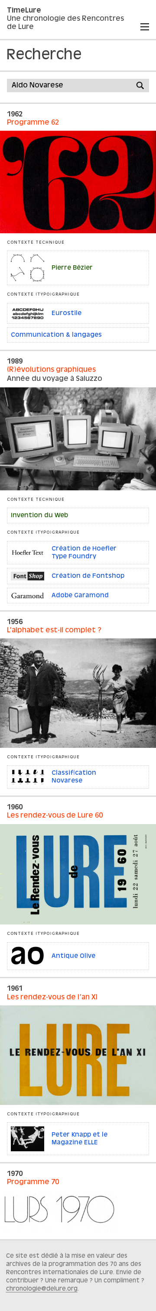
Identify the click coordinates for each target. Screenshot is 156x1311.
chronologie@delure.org (42, 1289)
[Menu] (144, 26)
